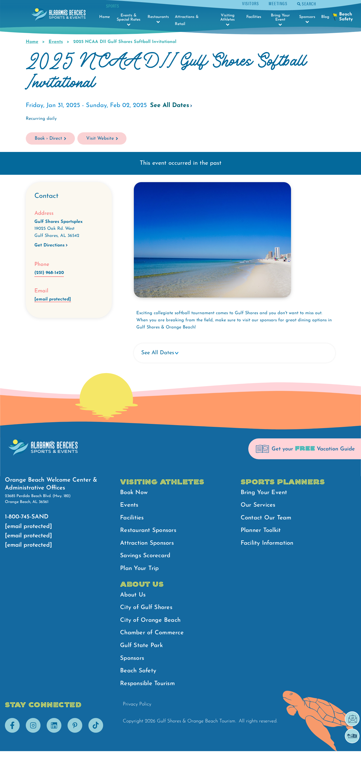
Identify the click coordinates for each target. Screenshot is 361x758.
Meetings (278, 3)
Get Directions (49, 245)
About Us (133, 595)
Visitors (250, 3)
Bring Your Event (264, 493)
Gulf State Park (141, 646)
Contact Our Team (266, 518)
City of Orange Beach (150, 620)
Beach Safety (138, 671)
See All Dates (169, 105)
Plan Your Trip (139, 568)
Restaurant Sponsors (148, 530)
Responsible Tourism (147, 684)
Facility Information (267, 543)
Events (56, 42)
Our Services (258, 505)
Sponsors (132, 658)
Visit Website (100, 138)
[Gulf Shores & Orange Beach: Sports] (58, 16)
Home (32, 42)
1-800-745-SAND (26, 517)
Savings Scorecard (145, 556)
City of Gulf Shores (146, 607)
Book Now (134, 493)
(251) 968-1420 (49, 273)
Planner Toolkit (261, 530)
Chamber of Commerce (152, 633)
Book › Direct (48, 138)
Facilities (132, 518)
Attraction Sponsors (147, 543)
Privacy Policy (137, 704)
